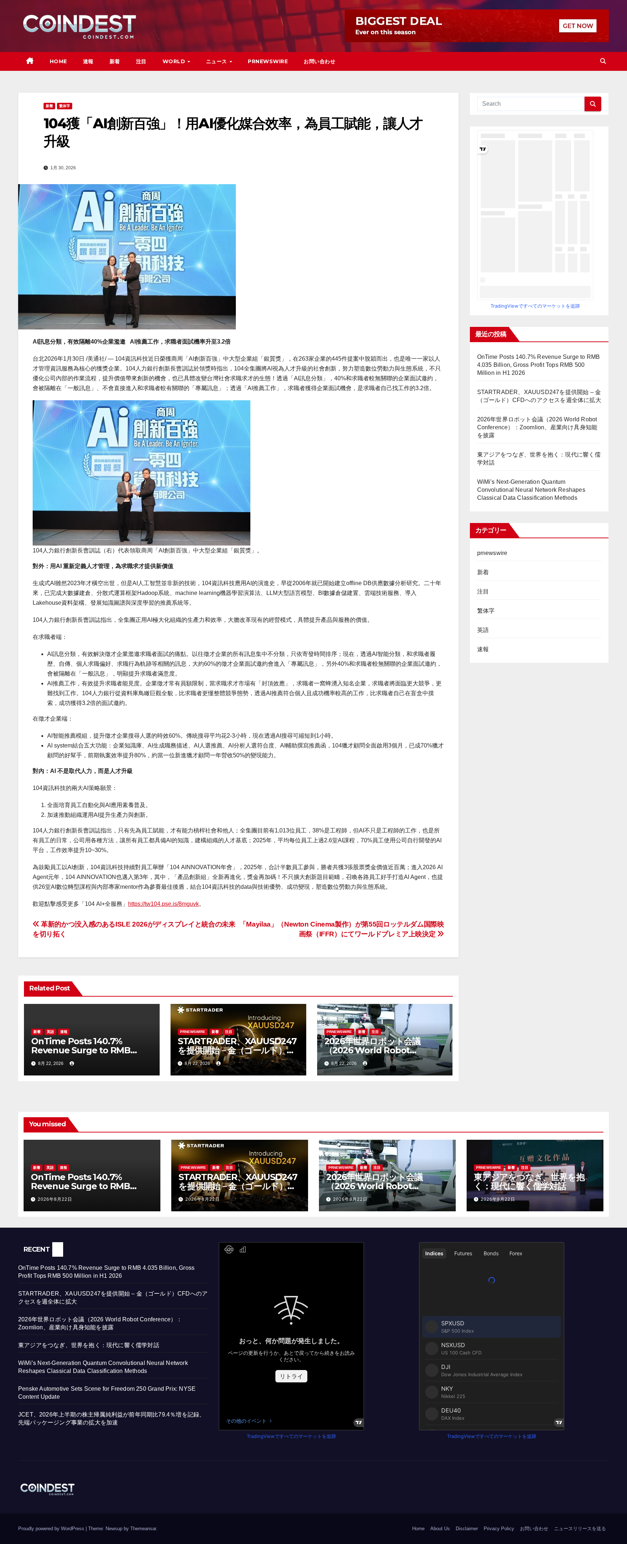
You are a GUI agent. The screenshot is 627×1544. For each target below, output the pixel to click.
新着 (115, 61)
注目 (141, 61)
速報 (88, 61)
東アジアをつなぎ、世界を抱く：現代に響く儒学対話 (529, 1181)
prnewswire (192, 1032)
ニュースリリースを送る (580, 1528)
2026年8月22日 (55, 1199)
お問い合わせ (319, 61)
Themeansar (143, 1528)
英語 (50, 1032)
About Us (440, 1528)
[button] (603, 61)
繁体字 (64, 106)
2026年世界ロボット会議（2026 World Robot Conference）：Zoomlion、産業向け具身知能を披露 (537, 427)
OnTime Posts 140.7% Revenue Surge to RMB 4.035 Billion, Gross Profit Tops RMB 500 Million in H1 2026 (538, 365)
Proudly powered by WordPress (52, 1528)
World (175, 61)
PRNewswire (268, 61)
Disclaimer (467, 1528)
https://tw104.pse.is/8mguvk (163, 904)
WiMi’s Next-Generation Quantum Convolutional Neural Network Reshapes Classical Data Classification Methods (531, 490)
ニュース (217, 61)
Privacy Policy (499, 1528)
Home (58, 61)
